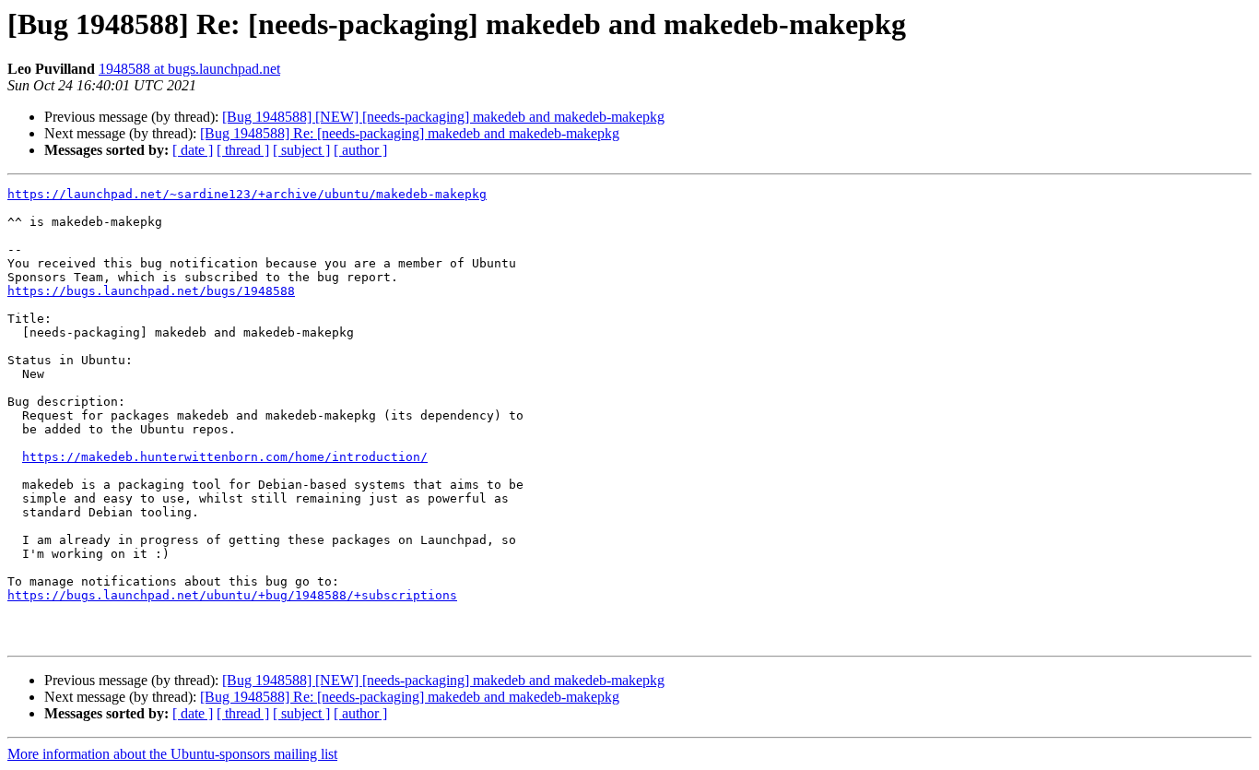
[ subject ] (301, 150)
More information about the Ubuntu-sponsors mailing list (172, 754)
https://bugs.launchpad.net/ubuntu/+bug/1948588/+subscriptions (232, 595)
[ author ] (360, 150)
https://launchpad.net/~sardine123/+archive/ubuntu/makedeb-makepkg (247, 194)
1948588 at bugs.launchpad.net (189, 69)
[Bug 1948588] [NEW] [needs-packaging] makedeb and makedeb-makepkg (443, 116)
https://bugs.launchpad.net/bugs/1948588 (151, 291)
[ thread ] (243, 150)
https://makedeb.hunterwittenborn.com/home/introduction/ (225, 457)
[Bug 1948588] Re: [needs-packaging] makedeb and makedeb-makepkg (409, 133)
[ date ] (192, 150)
